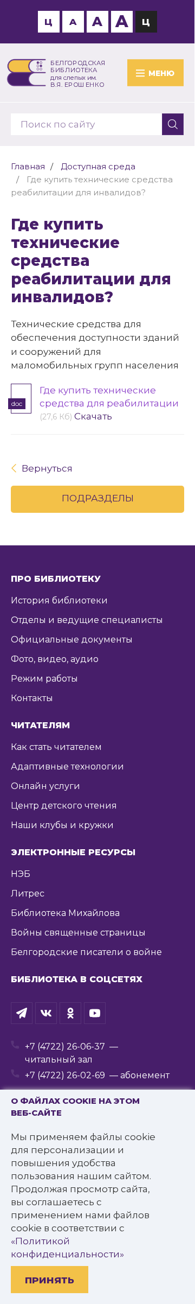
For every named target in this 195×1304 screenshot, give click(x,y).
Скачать (93, 416)
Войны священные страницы (78, 932)
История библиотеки (59, 600)
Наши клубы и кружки (62, 825)
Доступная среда (98, 166)
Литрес (27, 893)
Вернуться (47, 468)
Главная (28, 166)
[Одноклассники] (70, 1013)
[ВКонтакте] (46, 1013)
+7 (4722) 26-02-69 (65, 1075)
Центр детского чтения (64, 805)
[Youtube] (95, 1013)
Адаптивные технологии (67, 766)
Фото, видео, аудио (55, 659)
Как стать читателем (56, 747)
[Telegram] (21, 1013)
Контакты (32, 698)
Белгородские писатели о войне (86, 952)
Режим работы (44, 678)
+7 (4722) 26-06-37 (65, 1046)
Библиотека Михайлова (65, 913)
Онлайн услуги (45, 786)
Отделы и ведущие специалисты (87, 620)
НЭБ (20, 874)
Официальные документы (72, 639)
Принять (49, 1280)
